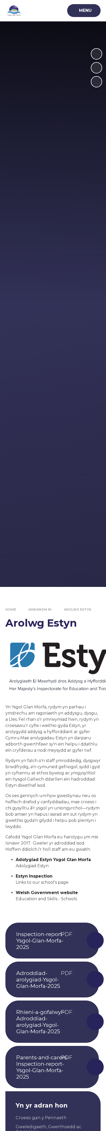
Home (10, 609)
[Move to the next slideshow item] (96, 54)
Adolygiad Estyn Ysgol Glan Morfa (53, 859)
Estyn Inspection (34, 876)
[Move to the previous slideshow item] (96, 67)
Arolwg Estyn (77, 609)
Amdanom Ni (39, 609)
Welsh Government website (47, 892)
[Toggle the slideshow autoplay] (96, 81)
